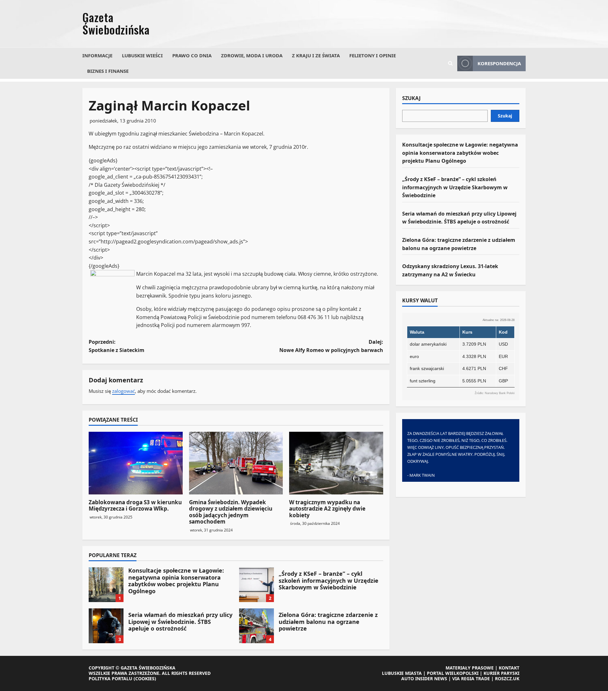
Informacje (97, 55)
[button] (450, 63)
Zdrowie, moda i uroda (251, 55)
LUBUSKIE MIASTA (402, 673)
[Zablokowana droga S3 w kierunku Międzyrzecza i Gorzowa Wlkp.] (136, 463)
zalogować (123, 391)
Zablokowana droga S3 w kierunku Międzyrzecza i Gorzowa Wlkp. (135, 505)
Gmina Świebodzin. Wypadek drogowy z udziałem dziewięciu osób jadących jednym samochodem (230, 512)
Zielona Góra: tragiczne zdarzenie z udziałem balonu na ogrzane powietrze (256, 625)
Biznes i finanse (108, 71)
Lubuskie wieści (142, 55)
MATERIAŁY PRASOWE (470, 668)
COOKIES (145, 678)
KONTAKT (509, 668)
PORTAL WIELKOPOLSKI (452, 673)
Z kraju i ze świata (316, 55)
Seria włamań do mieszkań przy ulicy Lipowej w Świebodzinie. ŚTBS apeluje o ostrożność (106, 625)
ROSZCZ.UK (507, 678)
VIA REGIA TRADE (471, 678)
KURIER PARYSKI (501, 673)
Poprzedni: (116, 346)
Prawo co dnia (192, 55)
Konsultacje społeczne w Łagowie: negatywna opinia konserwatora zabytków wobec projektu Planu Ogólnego (106, 584)
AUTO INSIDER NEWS (424, 678)
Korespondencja (499, 63)
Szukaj (411, 98)
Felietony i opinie (372, 55)
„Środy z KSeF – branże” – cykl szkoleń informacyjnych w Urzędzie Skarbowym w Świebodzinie (256, 584)
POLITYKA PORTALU (110, 678)
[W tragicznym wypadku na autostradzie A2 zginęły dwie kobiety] (336, 463)
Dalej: (331, 346)
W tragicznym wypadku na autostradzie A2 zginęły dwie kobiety (327, 509)
